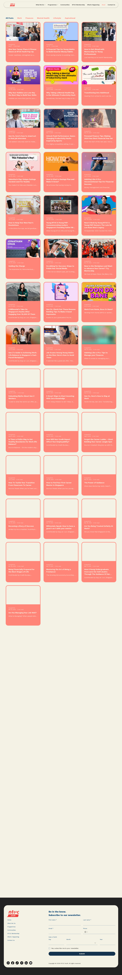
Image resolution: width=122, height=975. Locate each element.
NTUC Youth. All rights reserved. (71, 963)
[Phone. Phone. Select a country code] (86, 932)
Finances (29, 18)
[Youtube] (30, 962)
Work (19, 18)
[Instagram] (8, 962)
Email (51, 928)
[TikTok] (17, 962)
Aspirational (70, 18)
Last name (87, 920)
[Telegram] (21, 962)
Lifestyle (57, 18)
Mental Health (43, 18)
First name (53, 920)
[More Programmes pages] (57, 4)
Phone (85, 928)
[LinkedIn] (26, 962)
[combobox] (82, 943)
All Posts (9, 18)
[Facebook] (12, 962)
